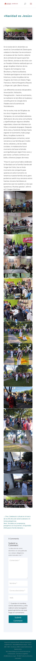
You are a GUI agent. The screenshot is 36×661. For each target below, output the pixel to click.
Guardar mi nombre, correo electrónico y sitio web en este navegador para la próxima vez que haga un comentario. (18, 608)
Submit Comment (18, 619)
